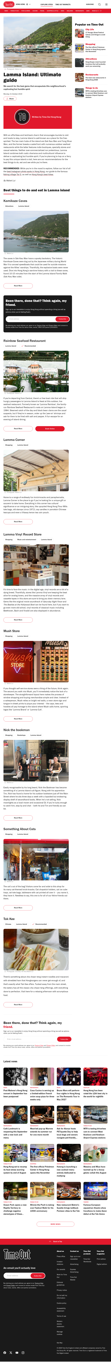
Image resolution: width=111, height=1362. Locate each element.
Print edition (101, 1259)
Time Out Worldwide (87, 1260)
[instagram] (23, 1352)
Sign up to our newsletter (75, 1258)
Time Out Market (73, 1279)
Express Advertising (74, 1271)
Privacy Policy (53, 326)
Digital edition (102, 1264)
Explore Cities (47, 5)
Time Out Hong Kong (51, 117)
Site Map (59, 1343)
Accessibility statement (61, 1310)
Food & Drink (25, 11)
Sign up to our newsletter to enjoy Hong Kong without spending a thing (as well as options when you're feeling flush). (35, 311)
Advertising (74, 1264)
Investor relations (60, 1263)
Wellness (70, 11)
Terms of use (61, 1316)
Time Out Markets (62, 5)
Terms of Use (41, 326)
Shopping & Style (52, 11)
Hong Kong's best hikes (42, 175)
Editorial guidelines (60, 1284)
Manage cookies (60, 1333)
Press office (61, 1257)
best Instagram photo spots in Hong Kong (26, 172)
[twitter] (11, 1352)
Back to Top (57, 1242)
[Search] (99, 4)
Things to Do (15, 11)
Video (62, 11)
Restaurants (80, 11)
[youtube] (17, 1352)
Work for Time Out (62, 1276)
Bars (88, 11)
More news (55, 1224)
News (6, 11)
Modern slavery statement (60, 1324)
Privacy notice (62, 1290)
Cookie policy (61, 1303)
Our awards (61, 1270)
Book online (50, 429)
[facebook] (4, 1352)
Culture (35, 11)
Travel (42, 11)
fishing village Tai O (12, 175)
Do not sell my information (62, 1297)
